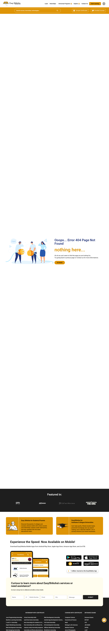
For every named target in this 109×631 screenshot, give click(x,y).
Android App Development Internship (54, 620)
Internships (53, 3)
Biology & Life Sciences (71, 625)
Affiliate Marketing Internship (52, 627)
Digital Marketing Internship (13, 625)
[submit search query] (57, 11)
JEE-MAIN (87, 625)
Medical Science (69, 627)
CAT (86, 622)
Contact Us (85, 3)
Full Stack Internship (49, 622)
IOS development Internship (51, 625)
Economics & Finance (70, 620)
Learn (46, 3)
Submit (90, 597)
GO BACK (59, 262)
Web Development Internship (14, 627)
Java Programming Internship (14, 617)
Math (66, 622)
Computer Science (70, 617)
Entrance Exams (89, 617)
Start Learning (95, 3)
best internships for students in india (34, 622)
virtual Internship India (30, 617)
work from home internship (31, 620)
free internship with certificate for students (34, 625)
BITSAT (87, 620)
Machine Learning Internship (14, 620)
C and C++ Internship (11, 622)
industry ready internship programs (33, 627)
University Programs (65, 3)
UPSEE (86, 627)
